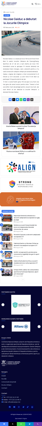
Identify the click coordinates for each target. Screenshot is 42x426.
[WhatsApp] (21, 99)
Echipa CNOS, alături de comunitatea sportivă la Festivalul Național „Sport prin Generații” (26, 272)
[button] (2, 304)
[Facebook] (10, 99)
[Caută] (32, 4)
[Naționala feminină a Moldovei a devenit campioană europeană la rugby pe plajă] (7, 218)
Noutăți (12, 12)
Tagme (25, 418)
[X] (13, 99)
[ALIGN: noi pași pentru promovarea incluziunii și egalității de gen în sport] (7, 255)
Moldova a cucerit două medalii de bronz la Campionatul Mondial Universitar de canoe (25, 227)
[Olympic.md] (9, 3)
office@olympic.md (14, 402)
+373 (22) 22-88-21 (14, 400)
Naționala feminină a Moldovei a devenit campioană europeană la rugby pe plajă (27, 218)
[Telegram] (24, 99)
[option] (21, 305)
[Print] (31, 99)
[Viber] (28, 99)
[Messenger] (17, 99)
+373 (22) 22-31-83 (12, 397)
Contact (4, 388)
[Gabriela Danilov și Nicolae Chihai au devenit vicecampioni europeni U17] (7, 246)
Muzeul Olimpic (6, 385)
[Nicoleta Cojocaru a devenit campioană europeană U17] (7, 237)
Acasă (7, 12)
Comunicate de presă (8, 382)
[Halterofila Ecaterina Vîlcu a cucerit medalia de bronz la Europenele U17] (7, 263)
